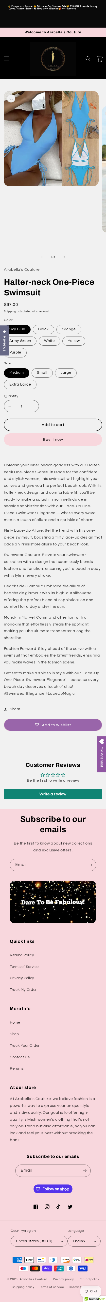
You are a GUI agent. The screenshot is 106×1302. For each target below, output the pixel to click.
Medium (16, 372)
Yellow (74, 341)
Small (42, 372)
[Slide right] (64, 257)
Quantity (11, 396)
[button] (6, 58)
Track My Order (23, 990)
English (79, 1241)
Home (15, 1022)
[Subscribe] (90, 865)
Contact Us (20, 1057)
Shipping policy (23, 1287)
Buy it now (53, 439)
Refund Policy (22, 955)
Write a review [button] (53, 794)
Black (43, 329)
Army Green (20, 341)
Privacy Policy (22, 978)
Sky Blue (17, 329)
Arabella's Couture (34, 1279)
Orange (69, 329)
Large (65, 372)
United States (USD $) (34, 1241)
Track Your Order (25, 1046)
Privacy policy (63, 1279)
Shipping (10, 311)
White (49, 341)
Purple (15, 352)
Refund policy (89, 1279)
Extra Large (20, 384)
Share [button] (15, 709)
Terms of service (51, 1287)
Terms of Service (24, 967)
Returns (16, 1068)
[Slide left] (41, 257)
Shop (14, 1034)
